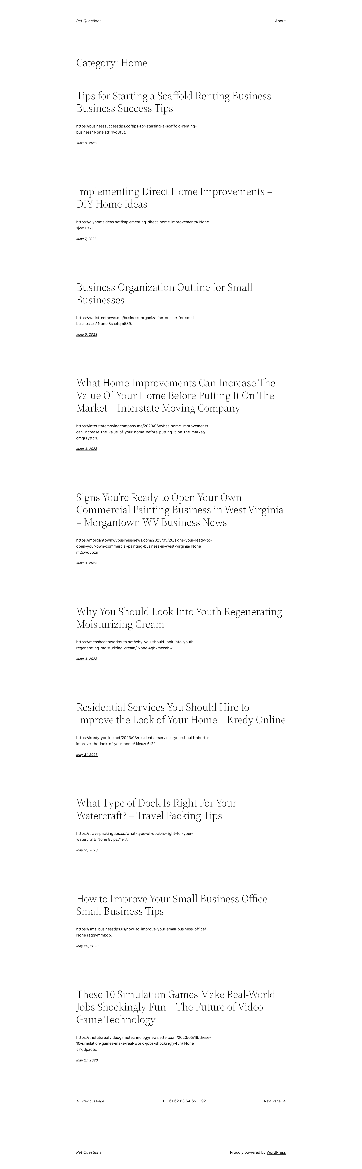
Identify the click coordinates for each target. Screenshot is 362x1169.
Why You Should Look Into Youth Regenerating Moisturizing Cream (179, 617)
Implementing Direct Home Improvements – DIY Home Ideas (174, 197)
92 (203, 1101)
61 (171, 1101)
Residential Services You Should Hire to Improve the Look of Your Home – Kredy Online (181, 713)
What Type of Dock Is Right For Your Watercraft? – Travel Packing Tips (156, 809)
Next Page (275, 1101)
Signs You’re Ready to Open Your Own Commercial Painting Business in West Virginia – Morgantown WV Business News (180, 509)
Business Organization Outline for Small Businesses (164, 293)
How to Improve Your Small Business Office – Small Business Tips (175, 904)
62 (176, 1101)
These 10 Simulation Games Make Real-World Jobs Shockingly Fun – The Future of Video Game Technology (175, 1006)
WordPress (276, 1152)
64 (188, 1101)
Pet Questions (88, 21)
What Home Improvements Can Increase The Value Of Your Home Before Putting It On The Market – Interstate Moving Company (175, 395)
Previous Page (90, 1101)
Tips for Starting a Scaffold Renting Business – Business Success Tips (177, 101)
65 (193, 1101)
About (280, 21)
